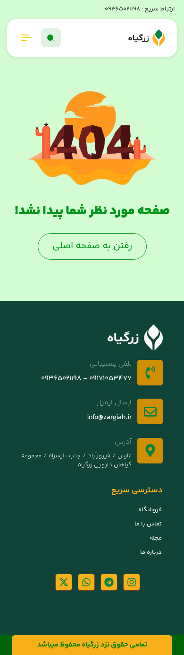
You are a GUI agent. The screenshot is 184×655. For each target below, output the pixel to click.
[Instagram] (131, 582)
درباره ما (151, 552)
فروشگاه (150, 510)
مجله (156, 538)
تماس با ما (148, 524)
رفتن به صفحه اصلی (92, 246)
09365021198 (122, 9)
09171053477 (109, 378)
